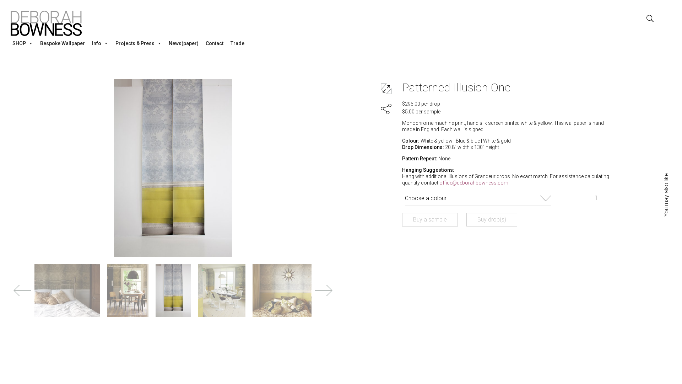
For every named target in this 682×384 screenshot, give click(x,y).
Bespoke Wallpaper (62, 43)
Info (96, 43)
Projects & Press (135, 43)
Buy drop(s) (491, 219)
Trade (237, 43)
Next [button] (324, 290)
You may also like (666, 195)
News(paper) (184, 43)
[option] (173, 168)
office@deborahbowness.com (473, 183)
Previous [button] (22, 290)
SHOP (19, 43)
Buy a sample (430, 219)
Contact (214, 43)
